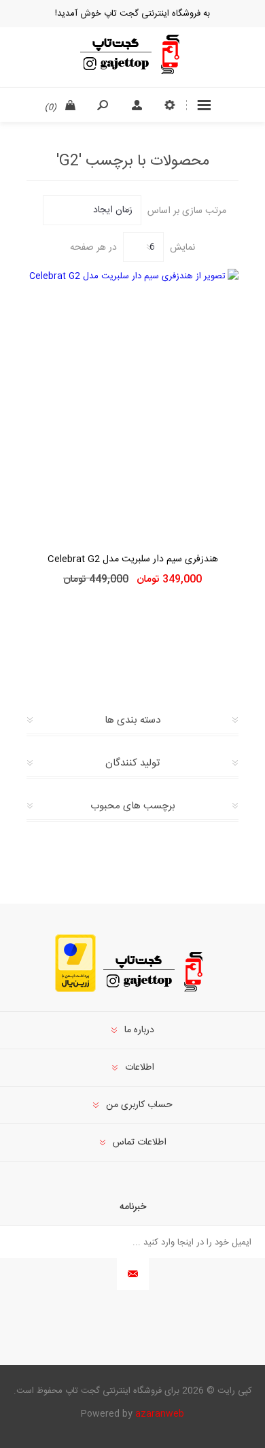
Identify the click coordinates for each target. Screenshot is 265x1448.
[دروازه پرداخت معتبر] (75, 990)
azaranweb (159, 1413)
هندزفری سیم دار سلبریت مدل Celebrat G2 (133, 559)
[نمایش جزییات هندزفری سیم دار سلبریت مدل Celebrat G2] (132, 401)
